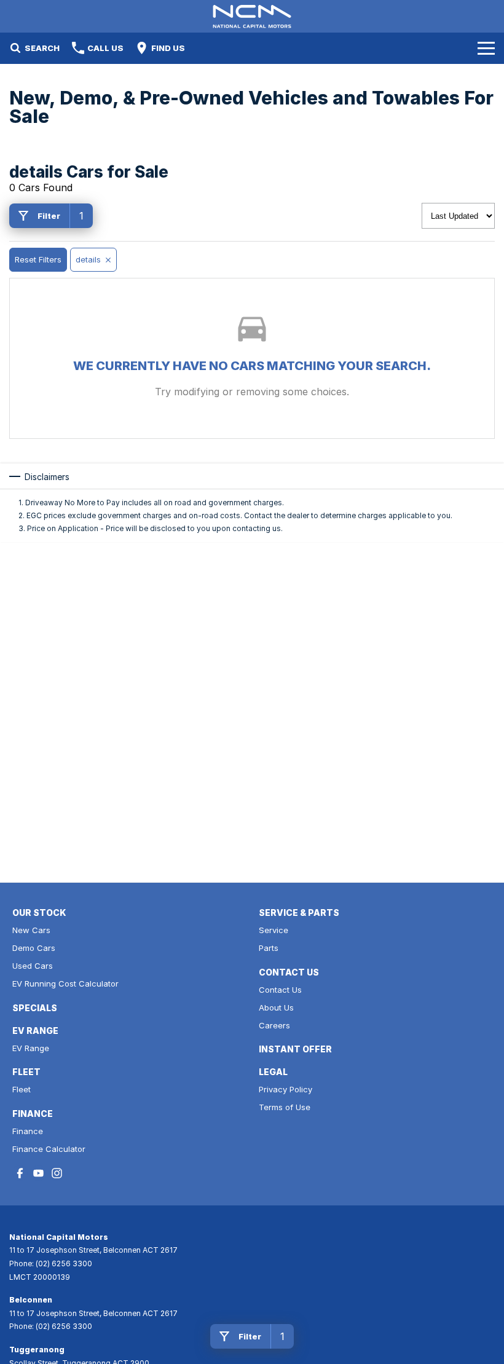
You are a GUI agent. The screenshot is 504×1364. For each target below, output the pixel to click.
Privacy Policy (285, 1089)
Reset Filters (38, 259)
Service (273, 930)
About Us (276, 1007)
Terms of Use (284, 1107)
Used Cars (32, 966)
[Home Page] (252, 16)
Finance (27, 1131)
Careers (274, 1025)
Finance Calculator (48, 1149)
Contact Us (280, 990)
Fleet (21, 1089)
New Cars (31, 930)
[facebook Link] (20, 1173)
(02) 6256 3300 (64, 1263)
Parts (268, 948)
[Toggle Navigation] (486, 48)
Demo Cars (33, 948)
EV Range (30, 1048)
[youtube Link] (38, 1173)
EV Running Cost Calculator (65, 983)
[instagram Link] (57, 1173)
